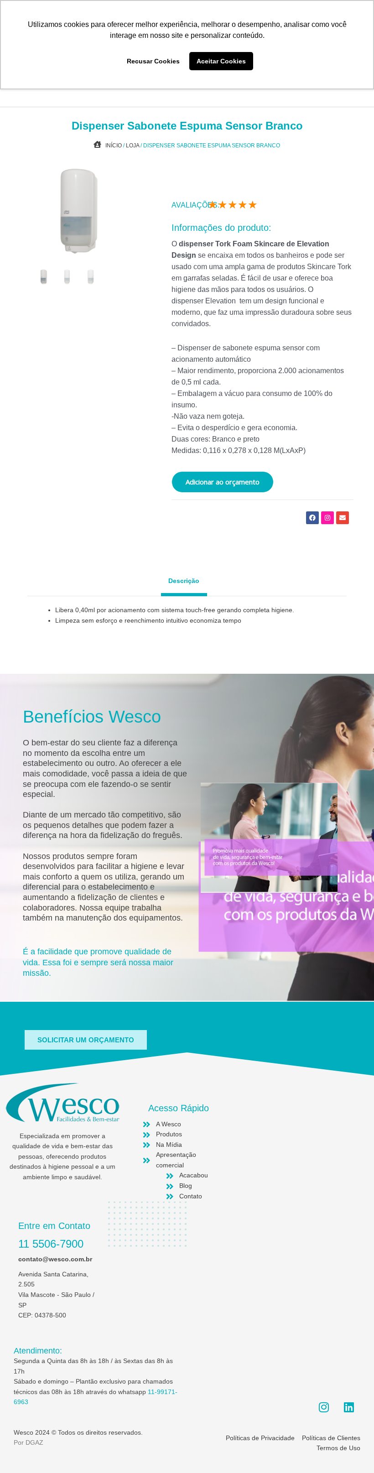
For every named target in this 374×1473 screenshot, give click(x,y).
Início (113, 145)
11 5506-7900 (50, 1244)
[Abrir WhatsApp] (351, 1450)
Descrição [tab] (183, 581)
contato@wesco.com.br (55, 1259)
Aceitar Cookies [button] (221, 61)
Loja (132, 145)
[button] (86, 1040)
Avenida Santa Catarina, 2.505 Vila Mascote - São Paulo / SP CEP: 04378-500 (56, 1295)
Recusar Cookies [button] (153, 61)
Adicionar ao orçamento (223, 481)
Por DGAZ (28, 1442)
